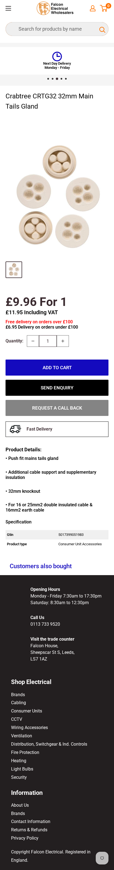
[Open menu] (8, 8)
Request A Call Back (57, 408)
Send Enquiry (57, 388)
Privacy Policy (24, 838)
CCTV (16, 719)
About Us (20, 805)
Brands (18, 694)
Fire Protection (25, 752)
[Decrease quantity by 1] (33, 341)
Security (19, 777)
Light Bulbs (22, 769)
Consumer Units (26, 711)
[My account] (92, 8)
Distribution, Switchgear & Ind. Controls (49, 744)
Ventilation (21, 735)
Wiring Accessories (29, 727)
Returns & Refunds (29, 829)
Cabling (18, 702)
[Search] (101, 29)
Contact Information (30, 821)
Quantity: (14, 341)
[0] (103, 8)
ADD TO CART (57, 367)
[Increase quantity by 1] (63, 341)
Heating (18, 760)
